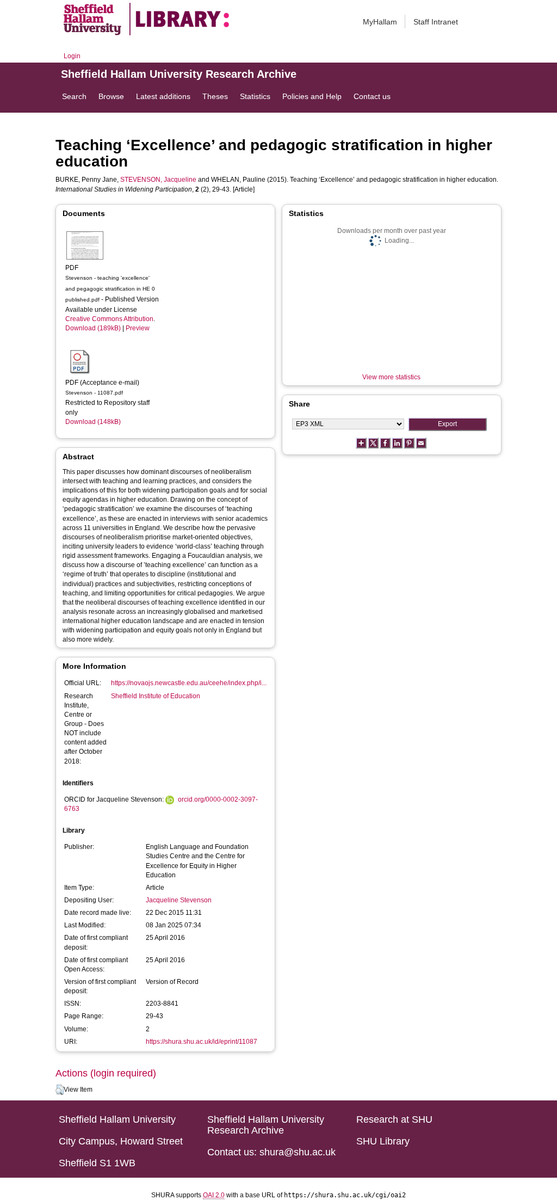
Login (72, 56)
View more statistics (391, 377)
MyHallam (380, 21)
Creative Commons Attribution (109, 319)
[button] (59, 1090)
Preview (138, 328)
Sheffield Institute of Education (155, 696)
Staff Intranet (435, 21)
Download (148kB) (93, 422)
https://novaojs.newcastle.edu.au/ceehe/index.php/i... (189, 683)
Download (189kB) (93, 328)
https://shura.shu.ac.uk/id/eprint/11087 (201, 1041)
